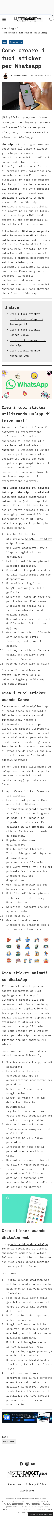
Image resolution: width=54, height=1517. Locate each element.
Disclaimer (27, 1490)
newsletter (8, 1441)
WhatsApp (8, 449)
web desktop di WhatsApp (29, 1244)
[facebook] (21, 1464)
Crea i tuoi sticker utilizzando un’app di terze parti (26, 319)
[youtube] (33, 1464)
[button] (51, 19)
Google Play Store (38, 539)
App (4, 42)
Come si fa (16, 42)
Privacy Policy (36, 1484)
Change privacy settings (40, 1514)
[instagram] (27, 1464)
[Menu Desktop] (4, 19)
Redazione (14, 1484)
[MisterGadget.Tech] (28, 19)
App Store (17, 543)
